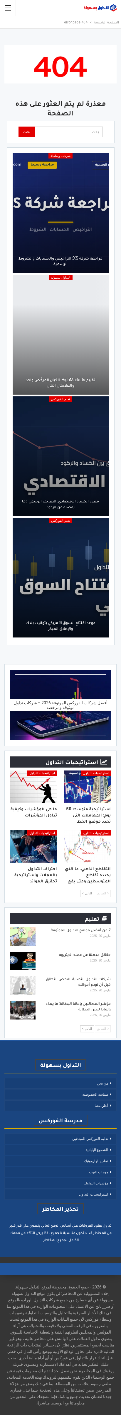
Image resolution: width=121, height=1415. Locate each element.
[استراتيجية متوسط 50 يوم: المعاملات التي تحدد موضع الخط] (87, 786)
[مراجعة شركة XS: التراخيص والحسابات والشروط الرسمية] (60, 213)
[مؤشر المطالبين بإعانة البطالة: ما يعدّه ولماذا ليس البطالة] (23, 1010)
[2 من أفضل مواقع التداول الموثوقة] (23, 936)
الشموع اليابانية (97, 1150)
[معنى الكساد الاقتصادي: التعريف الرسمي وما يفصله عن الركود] (60, 456)
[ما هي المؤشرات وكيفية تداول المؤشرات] (33, 786)
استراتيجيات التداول (96, 773)
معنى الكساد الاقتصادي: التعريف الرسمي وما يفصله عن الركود (60, 504)
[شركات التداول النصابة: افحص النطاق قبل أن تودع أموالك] (23, 985)
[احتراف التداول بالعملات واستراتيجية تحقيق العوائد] (33, 846)
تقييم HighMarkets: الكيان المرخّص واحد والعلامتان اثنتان (60, 382)
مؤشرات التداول (96, 1183)
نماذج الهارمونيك (96, 1161)
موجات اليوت (98, 1172)
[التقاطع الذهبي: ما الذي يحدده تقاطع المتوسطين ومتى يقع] (87, 846)
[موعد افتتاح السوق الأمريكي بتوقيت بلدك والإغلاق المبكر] (60, 577)
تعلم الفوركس (60, 399)
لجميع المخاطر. (55, 1239)
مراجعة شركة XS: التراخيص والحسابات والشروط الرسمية (60, 261)
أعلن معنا (101, 1106)
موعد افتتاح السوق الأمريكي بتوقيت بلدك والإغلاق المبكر (60, 625)
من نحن (102, 1083)
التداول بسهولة (60, 277)
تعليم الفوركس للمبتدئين (90, 1139)
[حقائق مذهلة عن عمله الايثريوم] (23, 961)
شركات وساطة (60, 156)
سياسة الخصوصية (95, 1094)
